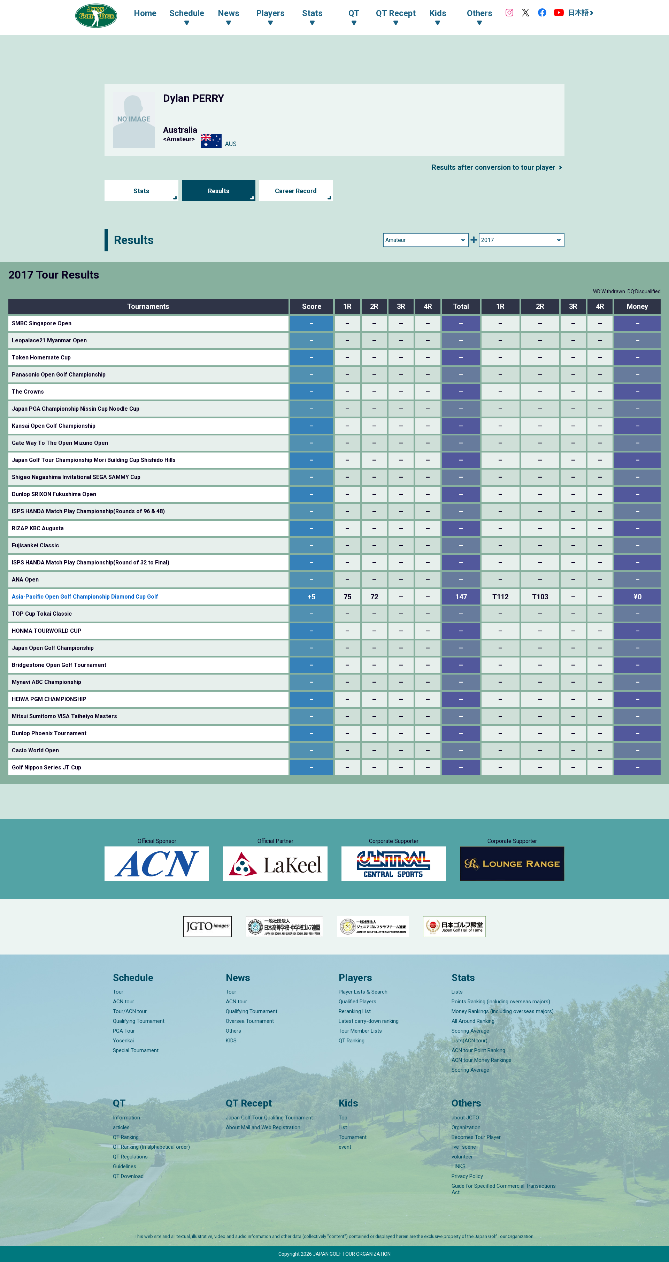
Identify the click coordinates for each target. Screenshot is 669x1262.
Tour (118, 992)
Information (126, 1118)
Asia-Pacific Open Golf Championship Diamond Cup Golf (85, 596)
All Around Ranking (473, 1021)
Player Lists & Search (363, 992)
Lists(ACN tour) (469, 1040)
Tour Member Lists (360, 1031)
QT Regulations (130, 1157)
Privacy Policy (467, 1176)
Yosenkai (123, 1040)
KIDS (231, 1040)
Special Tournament (136, 1050)
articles (121, 1127)
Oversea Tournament (250, 1021)
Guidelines (124, 1166)
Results (218, 191)
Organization (466, 1127)
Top (343, 1118)
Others (233, 1031)
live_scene (464, 1147)
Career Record (296, 191)
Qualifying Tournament (138, 1021)
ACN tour (123, 1001)
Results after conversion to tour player (493, 167)
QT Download (128, 1176)
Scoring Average (470, 1031)
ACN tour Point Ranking (478, 1050)
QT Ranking (351, 1040)
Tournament (353, 1137)
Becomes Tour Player (476, 1137)
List (343, 1127)
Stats (141, 191)
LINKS (459, 1166)
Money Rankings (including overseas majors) (503, 1011)
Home (145, 13)
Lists (457, 992)
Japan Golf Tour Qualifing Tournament (269, 1118)
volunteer (462, 1157)
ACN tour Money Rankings (482, 1060)
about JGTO (465, 1118)
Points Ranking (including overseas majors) (501, 1001)
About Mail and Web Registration (263, 1127)
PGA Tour (124, 1031)
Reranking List (355, 1011)
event (345, 1147)
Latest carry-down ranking (369, 1021)
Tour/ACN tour (130, 1011)
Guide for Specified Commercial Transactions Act (504, 1189)
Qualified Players (357, 1001)
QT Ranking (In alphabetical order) (151, 1147)
